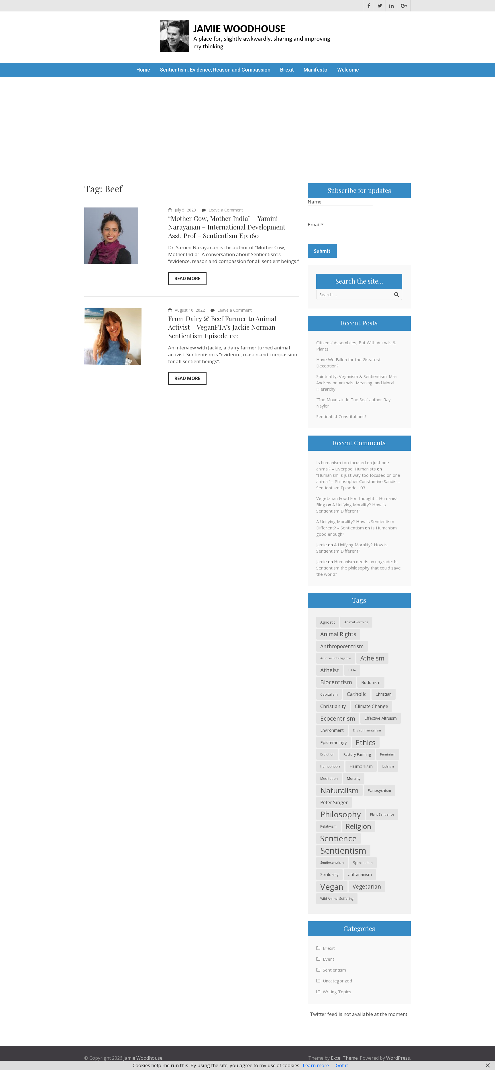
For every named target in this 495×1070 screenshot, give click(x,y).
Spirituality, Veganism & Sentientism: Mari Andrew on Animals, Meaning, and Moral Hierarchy (356, 382)
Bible (352, 670)
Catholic (356, 694)
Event (328, 959)
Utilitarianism (360, 874)
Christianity (333, 706)
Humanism (361, 766)
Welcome (348, 70)
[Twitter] (380, 5)
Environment (332, 730)
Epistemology (333, 742)
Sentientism (343, 850)
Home (143, 70)
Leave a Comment (226, 210)
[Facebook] (369, 5)
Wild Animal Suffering (336, 898)
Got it (342, 1065)
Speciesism (363, 862)
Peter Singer (334, 802)
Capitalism (329, 694)
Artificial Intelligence (335, 658)
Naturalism (339, 790)
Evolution (327, 754)
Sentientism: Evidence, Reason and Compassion (215, 70)
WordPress (398, 1058)
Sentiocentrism (332, 862)
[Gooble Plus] (403, 5)
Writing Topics (337, 991)
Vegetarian (367, 886)
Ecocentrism (337, 718)
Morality (353, 778)
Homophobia (330, 766)
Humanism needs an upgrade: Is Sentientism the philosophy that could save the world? (358, 568)
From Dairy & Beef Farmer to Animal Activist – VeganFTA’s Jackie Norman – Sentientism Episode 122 (224, 327)
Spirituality (329, 874)
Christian (384, 694)
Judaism (388, 766)
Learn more (316, 1065)
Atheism (372, 658)
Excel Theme (344, 1058)
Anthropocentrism (342, 646)
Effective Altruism (380, 718)
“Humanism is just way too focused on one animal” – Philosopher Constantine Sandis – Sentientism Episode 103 (358, 481)
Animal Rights (338, 634)
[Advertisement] (247, 120)
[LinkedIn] (391, 5)
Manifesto (315, 70)
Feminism (387, 754)
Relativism (328, 826)
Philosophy (340, 814)
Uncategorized (337, 981)
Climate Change (371, 706)
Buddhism (370, 682)
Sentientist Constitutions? (341, 416)
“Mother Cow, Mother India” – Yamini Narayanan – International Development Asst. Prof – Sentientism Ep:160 (226, 227)
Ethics (366, 742)
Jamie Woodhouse (142, 1058)
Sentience (338, 838)
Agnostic (327, 622)
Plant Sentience (382, 814)
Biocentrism (336, 682)
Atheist (329, 670)
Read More (187, 278)
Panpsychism (379, 790)
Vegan (331, 886)
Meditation (329, 778)
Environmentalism (367, 730)
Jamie (321, 544)
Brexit (287, 70)
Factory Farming (357, 754)
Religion (358, 826)
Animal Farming (356, 622)
